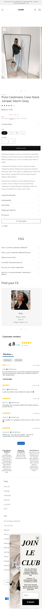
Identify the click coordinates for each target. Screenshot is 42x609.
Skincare (7, 500)
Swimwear (7, 495)
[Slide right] (25, 91)
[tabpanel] (21, 402)
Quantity (4, 137)
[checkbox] (18, 360)
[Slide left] (17, 91)
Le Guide (7, 504)
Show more (21, 443)
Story (6, 509)
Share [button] (6, 226)
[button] (2, 10)
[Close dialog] (37, 538)
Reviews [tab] (8, 354)
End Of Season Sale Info (12, 521)
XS (4, 133)
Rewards (7, 530)
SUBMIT (30, 602)
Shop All (7, 486)
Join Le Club (8, 525)
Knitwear (7, 491)
